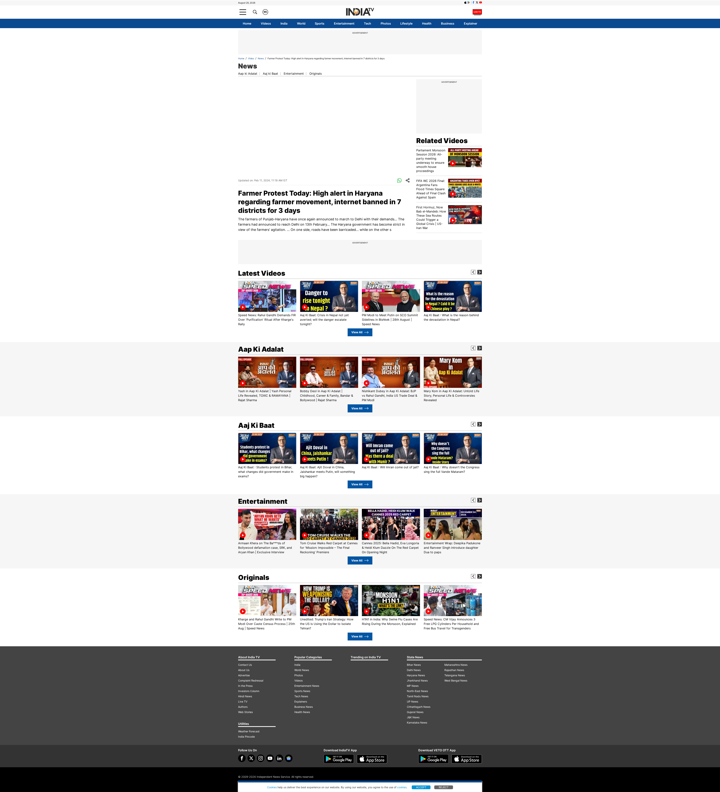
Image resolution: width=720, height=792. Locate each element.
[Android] (469, 2)
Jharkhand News (417, 680)
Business (447, 23)
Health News (302, 712)
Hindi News (245, 696)
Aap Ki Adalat (261, 349)
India (283, 23)
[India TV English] (360, 12)
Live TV (242, 701)
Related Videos (442, 141)
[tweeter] (251, 758)
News (261, 58)
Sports (319, 23)
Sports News (302, 691)
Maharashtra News (455, 664)
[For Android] (433, 758)
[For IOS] (467, 758)
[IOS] (465, 2)
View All (356, 332)
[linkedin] (279, 758)
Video (251, 58)
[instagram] (260, 758)
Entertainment (344, 23)
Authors (243, 706)
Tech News (301, 696)
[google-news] (288, 758)
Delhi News (414, 670)
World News (301, 670)
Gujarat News (415, 712)
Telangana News (454, 675)
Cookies (272, 787)
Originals (315, 73)
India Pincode (246, 736)
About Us (243, 670)
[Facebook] (242, 758)
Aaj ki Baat (270, 73)
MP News (412, 685)
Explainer (470, 23)
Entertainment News (306, 685)
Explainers (300, 701)
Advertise (244, 675)
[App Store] (372, 758)
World (301, 23)
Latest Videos (261, 273)
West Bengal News (455, 680)
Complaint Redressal (250, 680)
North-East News (417, 691)
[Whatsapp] (399, 180)
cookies (401, 787)
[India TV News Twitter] (477, 2)
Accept (421, 787)
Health (426, 23)
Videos (266, 23)
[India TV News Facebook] (473, 2)
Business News (303, 706)
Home (247, 23)
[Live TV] (477, 12)
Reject (443, 787)
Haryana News (416, 675)
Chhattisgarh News (418, 706)
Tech (367, 23)
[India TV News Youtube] (480, 2)
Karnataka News (417, 722)
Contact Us (245, 664)
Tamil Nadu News (417, 696)
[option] (267, 303)
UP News (412, 701)
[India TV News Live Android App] (339, 758)
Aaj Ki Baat (256, 425)
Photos (386, 23)
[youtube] (270, 758)
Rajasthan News (454, 670)
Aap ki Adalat (247, 73)
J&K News (413, 717)
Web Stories (245, 712)
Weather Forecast (249, 731)
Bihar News (414, 664)
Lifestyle (406, 23)
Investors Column (248, 691)
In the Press (245, 685)
